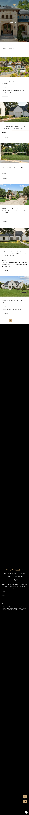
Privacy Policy (20, 609)
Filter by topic (13, 52)
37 (18, 320)
